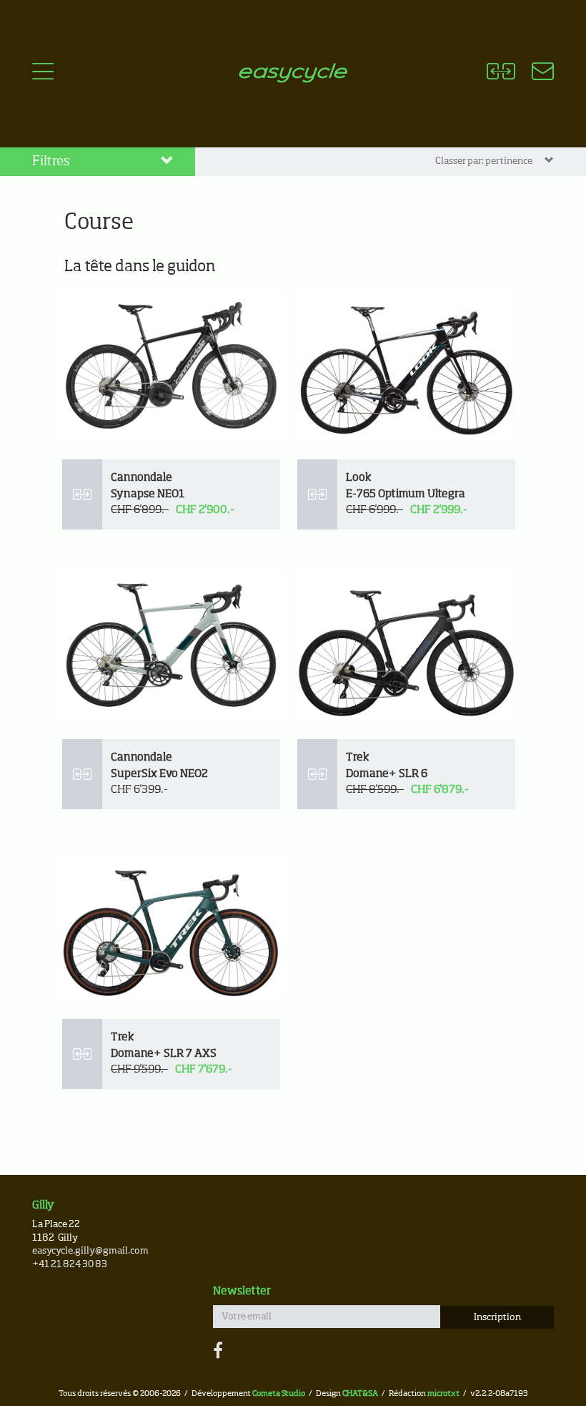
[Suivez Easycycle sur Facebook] (218, 1351)
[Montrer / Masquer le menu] (43, 74)
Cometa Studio (278, 1393)
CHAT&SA (360, 1393)
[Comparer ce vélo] (82, 494)
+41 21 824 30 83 (69, 1264)
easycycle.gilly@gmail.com (90, 1251)
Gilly (43, 1205)
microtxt (443, 1393)
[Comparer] (501, 74)
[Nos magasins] (534, 74)
